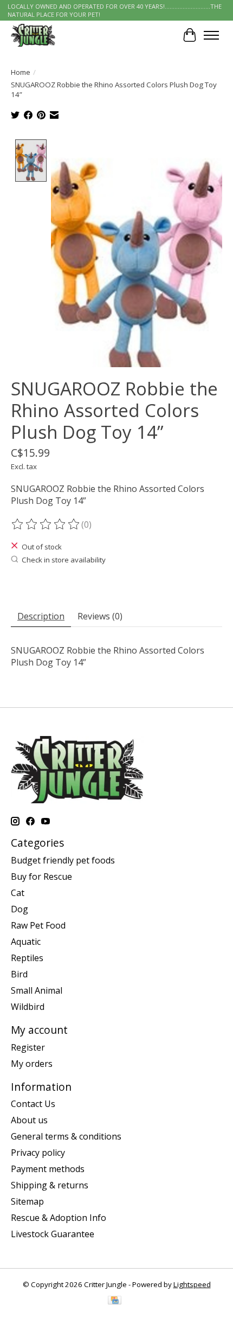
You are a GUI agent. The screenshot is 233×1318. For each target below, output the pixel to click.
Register (28, 1047)
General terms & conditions (66, 1136)
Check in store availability (64, 560)
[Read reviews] (46, 524)
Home (20, 72)
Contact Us (33, 1104)
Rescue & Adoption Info (58, 1218)
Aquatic (26, 942)
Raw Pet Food (38, 925)
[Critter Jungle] (33, 35)
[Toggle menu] (211, 35)
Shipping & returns (49, 1185)
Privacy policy (38, 1153)
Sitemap (27, 1201)
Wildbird (27, 1007)
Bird (19, 974)
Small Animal (36, 990)
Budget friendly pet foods (63, 860)
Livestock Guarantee (52, 1234)
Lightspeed (192, 1284)
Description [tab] (40, 616)
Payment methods (48, 1169)
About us (29, 1120)
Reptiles (27, 958)
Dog (19, 909)
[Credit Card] (114, 1301)
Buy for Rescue (41, 876)
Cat (17, 893)
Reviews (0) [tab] (99, 616)
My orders (32, 1064)
